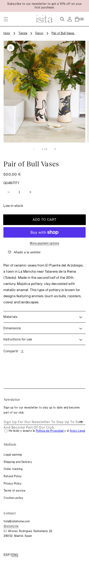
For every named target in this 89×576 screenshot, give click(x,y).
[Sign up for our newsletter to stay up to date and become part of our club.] (80, 422)
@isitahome (11, 526)
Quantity (11, 183)
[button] (6, 19)
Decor (39, 33)
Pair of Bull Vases (63, 33)
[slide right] (55, 149)
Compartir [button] (10, 351)
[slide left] (34, 149)
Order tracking (13, 469)
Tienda (22, 33)
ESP (7, 555)
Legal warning (13, 454)
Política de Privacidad (50, 430)
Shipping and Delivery (18, 462)
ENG (14, 555)
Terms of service (15, 490)
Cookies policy (13, 498)
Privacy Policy (12, 483)
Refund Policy (13, 476)
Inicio (6, 33)
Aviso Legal (77, 430)
